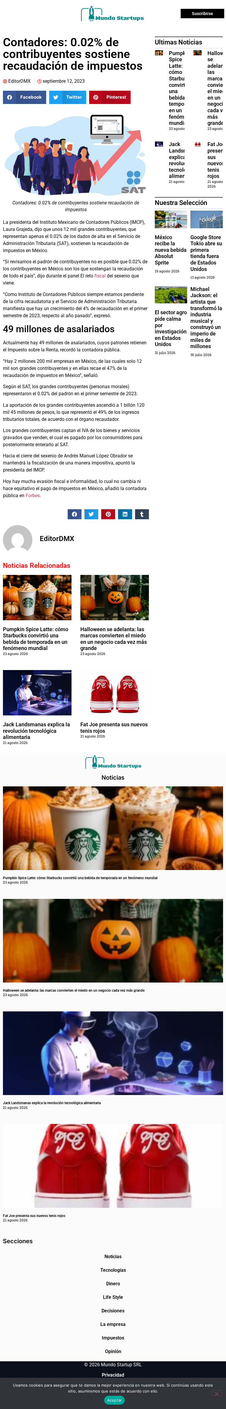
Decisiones (113, 1311)
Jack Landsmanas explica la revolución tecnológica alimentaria (36, 730)
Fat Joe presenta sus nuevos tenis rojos (34, 1216)
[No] (217, 1393)
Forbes (33, 495)
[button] (24, 97)
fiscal (99, 276)
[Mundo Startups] (112, 13)
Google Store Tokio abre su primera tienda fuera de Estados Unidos (206, 253)
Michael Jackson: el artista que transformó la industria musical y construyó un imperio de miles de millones (206, 317)
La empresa (113, 1324)
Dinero (113, 1283)
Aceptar (114, 1400)
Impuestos (113, 1338)
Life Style (113, 1297)
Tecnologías (113, 1270)
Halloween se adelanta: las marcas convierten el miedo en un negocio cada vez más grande (113, 638)
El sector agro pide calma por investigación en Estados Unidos (171, 328)
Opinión (113, 1351)
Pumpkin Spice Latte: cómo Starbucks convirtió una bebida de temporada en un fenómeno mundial (35, 638)
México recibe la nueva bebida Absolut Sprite (171, 250)
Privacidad (113, 1375)
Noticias (113, 1256)
